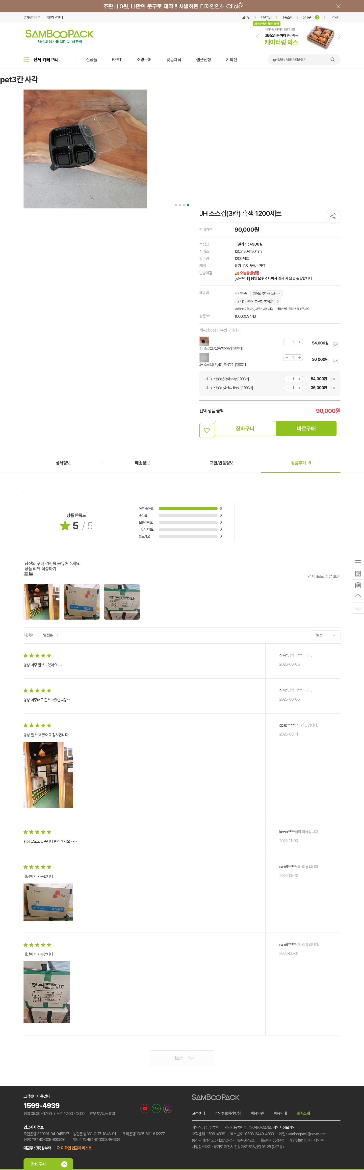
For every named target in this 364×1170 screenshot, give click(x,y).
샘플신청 (203, 59)
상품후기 (301, 462)
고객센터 (335, 17)
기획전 (231, 59)
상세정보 (63, 462)
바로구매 (306, 428)
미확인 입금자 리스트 (76, 1148)
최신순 (28, 635)
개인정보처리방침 (228, 1113)
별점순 (48, 635)
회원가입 (265, 17)
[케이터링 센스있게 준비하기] (298, 49)
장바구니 (310, 17)
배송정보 (142, 462)
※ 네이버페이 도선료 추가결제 (255, 302)
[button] (257, 36)
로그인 (246, 17)
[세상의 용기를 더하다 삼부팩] (60, 42)
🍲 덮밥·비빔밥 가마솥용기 (289, 60)
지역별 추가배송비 (264, 294)
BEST (117, 59)
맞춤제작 (173, 59)
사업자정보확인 (284, 1127)
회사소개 (303, 1113)
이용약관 (257, 1113)
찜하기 (206, 430)
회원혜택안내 (54, 17)
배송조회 (287, 17)
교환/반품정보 (222, 462)
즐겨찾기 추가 (32, 17)
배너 (182, 6)
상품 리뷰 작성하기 (40, 568)
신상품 (91, 59)
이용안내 (280, 1113)
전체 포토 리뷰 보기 (324, 576)
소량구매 (144, 59)
